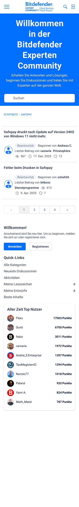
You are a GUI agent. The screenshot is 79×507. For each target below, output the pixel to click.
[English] (39, 7)
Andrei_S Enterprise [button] (28, 355)
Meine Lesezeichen (39, 284)
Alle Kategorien (15, 265)
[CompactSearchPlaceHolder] (65, 7)
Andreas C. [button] (65, 145)
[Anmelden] (73, 7)
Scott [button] (19, 327)
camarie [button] (45, 151)
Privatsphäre (61, 151)
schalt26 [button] (63, 177)
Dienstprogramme (27, 187)
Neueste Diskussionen (20, 271)
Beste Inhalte (13, 297)
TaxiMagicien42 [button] (26, 364)
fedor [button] (19, 336)
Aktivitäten (12, 278)
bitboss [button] (45, 182)
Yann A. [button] (21, 392)
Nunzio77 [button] (22, 374)
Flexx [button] (19, 318)
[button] (8, 150)
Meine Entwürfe (39, 291)
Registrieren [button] (40, 246)
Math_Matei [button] (24, 402)
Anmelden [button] (15, 246)
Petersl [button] (20, 383)
